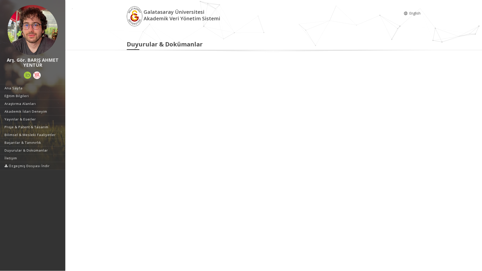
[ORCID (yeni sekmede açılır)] (27, 75)
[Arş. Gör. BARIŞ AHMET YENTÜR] (32, 30)
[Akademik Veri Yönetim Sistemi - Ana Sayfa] (135, 16)
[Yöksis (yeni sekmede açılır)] (37, 75)
